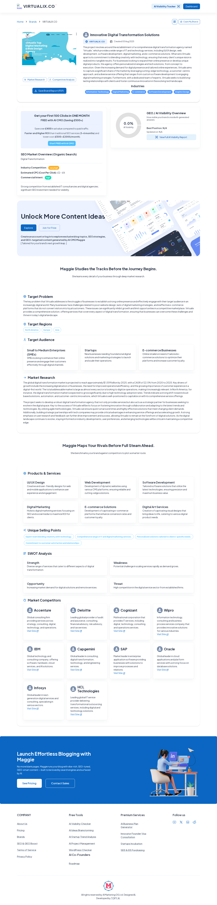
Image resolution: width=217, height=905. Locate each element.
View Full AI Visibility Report (173, 137)
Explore (28, 227)
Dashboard (191, 6)
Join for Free (49, 227)
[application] (128, 125)
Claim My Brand (190, 21)
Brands (33, 21)
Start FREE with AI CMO (62, 143)
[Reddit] (194, 822)
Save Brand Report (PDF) (51, 90)
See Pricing (29, 783)
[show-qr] (174, 21)
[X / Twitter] (181, 822)
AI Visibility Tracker (165, 6)
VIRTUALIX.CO (97, 41)
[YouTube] (174, 822)
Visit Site (31, 630)
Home (20, 21)
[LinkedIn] (188, 822)
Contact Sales (60, 783)
